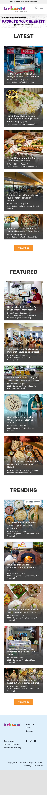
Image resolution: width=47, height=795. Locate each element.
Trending (10, 536)
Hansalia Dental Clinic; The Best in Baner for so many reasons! (22, 308)
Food (23, 82)
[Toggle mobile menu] (41, 7)
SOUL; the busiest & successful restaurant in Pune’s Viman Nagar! (22, 464)
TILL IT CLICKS (37, 766)
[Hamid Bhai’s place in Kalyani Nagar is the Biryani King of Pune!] (23, 107)
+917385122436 (30, 2)
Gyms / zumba (26, 206)
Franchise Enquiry (12, 747)
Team (28, 728)
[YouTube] (35, 741)
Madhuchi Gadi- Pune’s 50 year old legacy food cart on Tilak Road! (23, 75)
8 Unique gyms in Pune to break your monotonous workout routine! (22, 198)
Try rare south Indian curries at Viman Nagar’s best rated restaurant (22, 525)
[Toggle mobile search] (36, 7)
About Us (30, 724)
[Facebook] (27, 741)
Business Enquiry (12, 744)
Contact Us (9, 741)
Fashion (24, 428)
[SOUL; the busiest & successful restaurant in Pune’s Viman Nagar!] (23, 455)
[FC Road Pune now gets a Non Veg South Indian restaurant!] (23, 149)
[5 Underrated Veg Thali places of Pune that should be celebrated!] (23, 342)
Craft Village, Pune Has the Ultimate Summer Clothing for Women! (21, 420)
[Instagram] (31, 741)
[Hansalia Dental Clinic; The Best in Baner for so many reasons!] (23, 300)
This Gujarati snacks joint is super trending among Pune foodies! (21, 652)
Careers (29, 731)
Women (10, 430)
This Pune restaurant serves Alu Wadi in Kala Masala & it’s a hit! (23, 611)
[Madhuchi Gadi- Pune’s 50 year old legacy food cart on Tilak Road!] (23, 65)
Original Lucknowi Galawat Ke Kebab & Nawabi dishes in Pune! (23, 681)
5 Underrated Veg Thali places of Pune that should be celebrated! (23, 350)
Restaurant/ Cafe (32, 124)
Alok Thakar (13, 122)
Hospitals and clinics (22, 318)
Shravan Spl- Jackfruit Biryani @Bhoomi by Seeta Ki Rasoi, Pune (23, 230)
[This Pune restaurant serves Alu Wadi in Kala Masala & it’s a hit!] (23, 603)
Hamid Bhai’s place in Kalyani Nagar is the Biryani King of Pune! (23, 117)
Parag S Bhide (14, 80)
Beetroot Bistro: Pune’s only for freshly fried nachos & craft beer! (23, 379)
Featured (25, 315)
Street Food (29, 82)
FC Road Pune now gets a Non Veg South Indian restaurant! (23, 159)
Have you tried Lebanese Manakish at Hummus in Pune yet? (21, 568)
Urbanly (23, 762)
